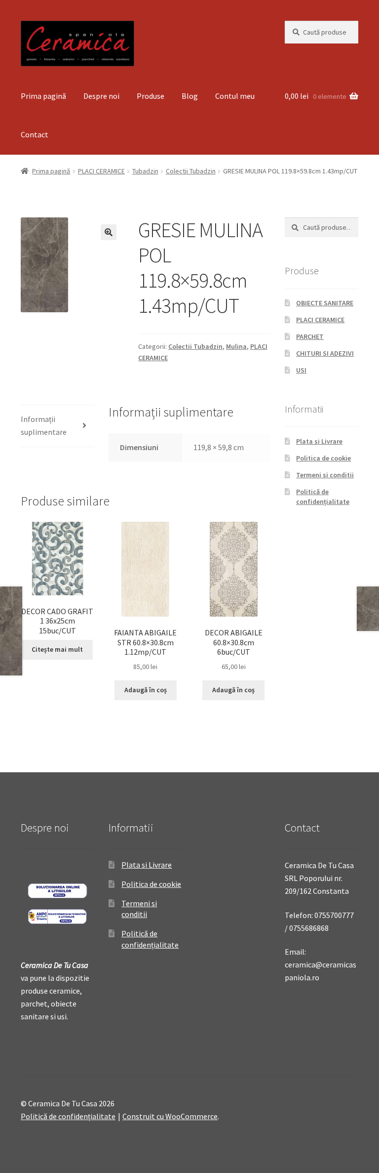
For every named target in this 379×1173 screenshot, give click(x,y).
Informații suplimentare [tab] (44, 425)
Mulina (236, 346)
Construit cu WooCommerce (170, 1116)
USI (301, 370)
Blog (190, 96)
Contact (34, 134)
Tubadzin (145, 171)
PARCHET (310, 336)
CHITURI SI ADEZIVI (325, 353)
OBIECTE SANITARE (324, 302)
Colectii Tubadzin (191, 171)
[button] (108, 232)
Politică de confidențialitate (322, 496)
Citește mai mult (57, 649)
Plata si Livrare (319, 441)
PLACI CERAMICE (101, 171)
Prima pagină (43, 96)
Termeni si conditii (325, 474)
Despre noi (101, 96)
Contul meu (235, 96)
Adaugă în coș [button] (145, 689)
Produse (150, 96)
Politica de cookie (323, 458)
